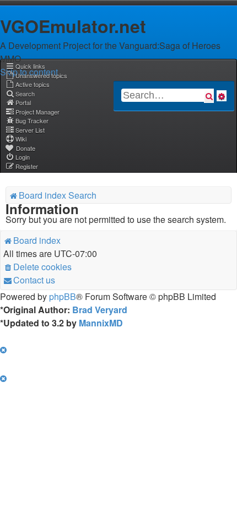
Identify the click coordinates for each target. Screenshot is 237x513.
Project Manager (37, 111)
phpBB (62, 296)
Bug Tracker (32, 120)
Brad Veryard (99, 309)
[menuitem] (36, 75)
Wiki (20, 138)
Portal (23, 102)
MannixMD (101, 322)
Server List (30, 129)
